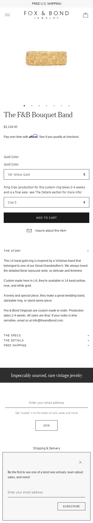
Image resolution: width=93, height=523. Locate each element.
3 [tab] (39, 105)
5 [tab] (54, 105)
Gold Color (11, 157)
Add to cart (46, 217)
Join (46, 425)
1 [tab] (24, 105)
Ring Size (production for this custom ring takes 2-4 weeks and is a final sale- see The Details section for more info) (44, 189)
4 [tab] (46, 105)
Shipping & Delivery (46, 448)
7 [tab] (68, 105)
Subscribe (71, 506)
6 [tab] (61, 105)
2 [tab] (31, 105)
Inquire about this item (50, 230)
